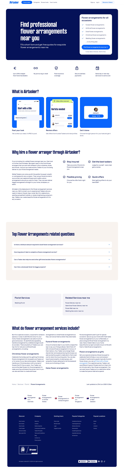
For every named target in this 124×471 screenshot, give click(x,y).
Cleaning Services (76, 423)
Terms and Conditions (40, 433)
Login (55, 426)
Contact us (37, 438)
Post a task (26, 2)
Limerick (95, 426)
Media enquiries (38, 426)
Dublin (94, 421)
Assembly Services (76, 433)
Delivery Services (76, 426)
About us (37, 421)
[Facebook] (99, 461)
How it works (22, 421)
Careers (36, 423)
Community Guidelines (40, 428)
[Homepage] (14, 2)
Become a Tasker (108, 2)
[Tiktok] (104, 461)
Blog (36, 435)
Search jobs (21, 426)
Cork (94, 423)
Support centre (57, 428)
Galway (95, 428)
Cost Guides (22, 428)
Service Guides (22, 430)
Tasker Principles (38, 430)
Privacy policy (38, 440)
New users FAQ (22, 433)
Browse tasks (57, 423)
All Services (75, 435)
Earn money (21, 423)
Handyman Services (76, 421)
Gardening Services (76, 430)
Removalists (75, 428)
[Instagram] (102, 461)
